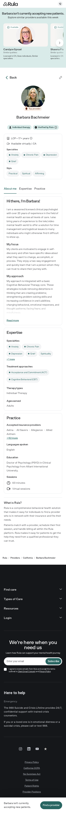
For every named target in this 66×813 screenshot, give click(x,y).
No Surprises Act (31, 774)
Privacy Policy (45, 671)
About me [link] (10, 188)
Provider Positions (32, 792)
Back (13, 77)
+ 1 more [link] (11, 359)
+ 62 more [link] (12, 438)
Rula (5, 558)
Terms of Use (31, 780)
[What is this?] (31, 138)
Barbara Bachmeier (45, 558)
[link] (60, 77)
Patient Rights (32, 786)
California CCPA (32, 768)
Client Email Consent (26, 671)
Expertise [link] (25, 188)
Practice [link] (39, 188)
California (28, 558)
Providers (15, 558)
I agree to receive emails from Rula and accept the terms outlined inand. (32, 670)
